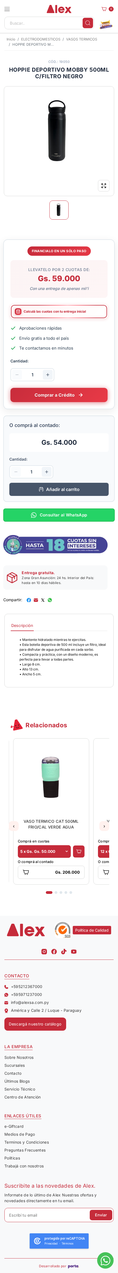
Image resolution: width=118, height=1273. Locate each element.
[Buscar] (88, 23)
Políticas (12, 1158)
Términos (68, 1243)
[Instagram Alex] (44, 950)
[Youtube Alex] (74, 950)
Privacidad (51, 1243)
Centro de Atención (22, 1097)
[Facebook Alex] (54, 950)
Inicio (11, 39)
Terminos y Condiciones (26, 1142)
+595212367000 (27, 986)
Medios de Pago (19, 1134)
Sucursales (14, 1065)
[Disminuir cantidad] (17, 374)
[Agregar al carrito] (79, 851)
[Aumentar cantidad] (48, 374)
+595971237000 (26, 994)
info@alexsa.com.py (30, 1002)
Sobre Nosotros (18, 1057)
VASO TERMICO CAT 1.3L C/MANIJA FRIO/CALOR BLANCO (51, 824)
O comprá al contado (36, 862)
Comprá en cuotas (33, 841)
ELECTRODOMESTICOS (40, 39)
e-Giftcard (14, 1126)
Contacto (13, 1073)
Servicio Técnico (19, 1089)
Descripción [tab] (22, 625)
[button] (7, 9)
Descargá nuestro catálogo (35, 1024)
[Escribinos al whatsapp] (105, 1260)
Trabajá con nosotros (24, 1166)
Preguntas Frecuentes (25, 1150)
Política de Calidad (92, 930)
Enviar (101, 1215)
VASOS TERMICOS (81, 39)
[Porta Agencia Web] (73, 1266)
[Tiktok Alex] (64, 950)
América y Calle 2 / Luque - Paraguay (46, 1010)
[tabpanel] (59, 657)
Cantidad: (19, 360)
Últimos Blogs (17, 1081)
